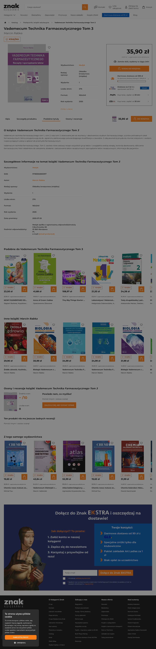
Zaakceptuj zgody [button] (20, 637)
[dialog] (20, 628)
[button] (21, 642)
